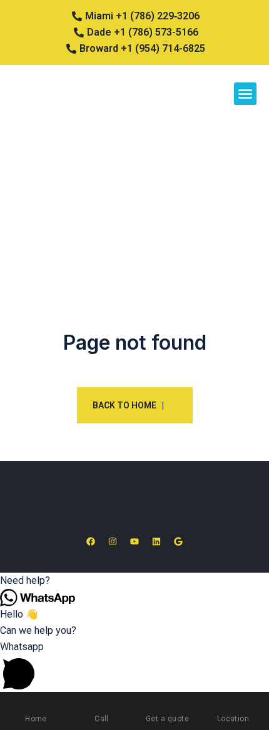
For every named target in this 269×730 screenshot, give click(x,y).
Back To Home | (128, 405)
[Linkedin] (157, 541)
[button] (245, 93)
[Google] (178, 541)
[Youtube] (134, 541)
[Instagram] (112, 541)
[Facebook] (90, 541)
